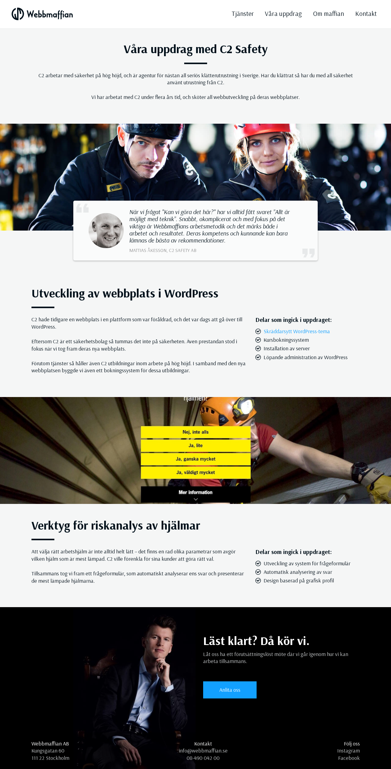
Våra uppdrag (283, 13)
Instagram (348, 750)
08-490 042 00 (203, 757)
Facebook (349, 757)
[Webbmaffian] (42, 13)
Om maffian (328, 13)
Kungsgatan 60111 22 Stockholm (50, 754)
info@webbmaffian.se (203, 750)
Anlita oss (229, 689)
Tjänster (243, 13)
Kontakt (366, 13)
